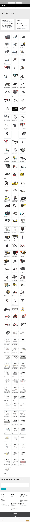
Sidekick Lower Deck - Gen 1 (6, 433)
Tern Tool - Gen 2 (21, 120)
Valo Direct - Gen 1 (6, 424)
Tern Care (12, 504)
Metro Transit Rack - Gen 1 (23, 112)
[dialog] (15, 519)
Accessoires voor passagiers (24, 495)
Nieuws (21, 504)
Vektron (2, 501)
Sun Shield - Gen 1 (6, 153)
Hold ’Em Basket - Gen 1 (22, 295)
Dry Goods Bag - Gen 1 (22, 280)
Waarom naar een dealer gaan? (5, 505)
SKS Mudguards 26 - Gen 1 (22, 137)
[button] (28, 5)
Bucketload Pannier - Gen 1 (22, 368)
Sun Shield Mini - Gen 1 (22, 55)
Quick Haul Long (3, 500)
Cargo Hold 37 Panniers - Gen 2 (7, 473)
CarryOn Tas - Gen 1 (14, 400)
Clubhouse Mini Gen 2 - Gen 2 (6, 63)
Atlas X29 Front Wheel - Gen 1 (6, 112)
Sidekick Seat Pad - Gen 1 (7, 216)
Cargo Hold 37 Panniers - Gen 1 (14, 344)
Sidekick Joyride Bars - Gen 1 (6, 352)
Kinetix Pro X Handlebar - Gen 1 (22, 87)
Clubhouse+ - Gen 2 (6, 368)
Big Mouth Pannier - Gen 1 (23, 416)
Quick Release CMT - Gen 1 (15, 71)
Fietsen (12, 494)
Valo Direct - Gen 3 (14, 112)
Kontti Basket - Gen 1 (14, 464)
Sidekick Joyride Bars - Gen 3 (22, 170)
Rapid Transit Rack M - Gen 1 (14, 129)
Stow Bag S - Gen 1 (22, 240)
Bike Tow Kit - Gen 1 (22, 256)
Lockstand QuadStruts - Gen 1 (14, 416)
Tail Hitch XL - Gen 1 (6, 295)
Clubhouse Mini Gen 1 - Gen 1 (14, 296)
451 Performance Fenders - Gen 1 (22, 328)
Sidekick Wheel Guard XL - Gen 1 (7, 241)
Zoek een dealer (3, 504)
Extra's (21, 501)
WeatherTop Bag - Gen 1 (22, 264)
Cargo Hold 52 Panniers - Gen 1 (14, 368)
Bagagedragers (22, 497)
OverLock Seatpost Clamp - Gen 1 (15, 87)
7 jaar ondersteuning (13, 505)
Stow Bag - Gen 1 (14, 376)
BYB (11, 495)
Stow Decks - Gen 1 (14, 232)
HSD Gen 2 (2, 497)
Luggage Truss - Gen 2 (14, 280)
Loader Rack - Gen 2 (22, 201)
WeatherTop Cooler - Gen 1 (22, 153)
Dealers (2, 503)
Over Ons (22, 503)
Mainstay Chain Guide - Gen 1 (6, 416)
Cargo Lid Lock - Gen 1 (14, 449)
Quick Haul (2, 499)
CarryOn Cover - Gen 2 (14, 201)
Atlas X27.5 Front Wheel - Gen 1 (15, 153)
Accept (28, 520)
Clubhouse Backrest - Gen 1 (22, 224)
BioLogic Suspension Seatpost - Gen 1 (22, 408)
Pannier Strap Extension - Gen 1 (7, 161)
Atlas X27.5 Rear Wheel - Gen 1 (14, 120)
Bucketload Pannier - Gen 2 (7, 464)
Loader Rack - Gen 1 (14, 408)
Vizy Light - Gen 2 (22, 464)
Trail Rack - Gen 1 (6, 264)
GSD (1, 495)
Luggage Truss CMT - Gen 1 (22, 79)
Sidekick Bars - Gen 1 (22, 424)
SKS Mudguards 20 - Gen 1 (7, 336)
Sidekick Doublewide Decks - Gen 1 (6, 441)
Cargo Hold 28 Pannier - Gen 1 (14, 272)
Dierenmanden (22, 496)
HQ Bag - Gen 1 (6, 280)
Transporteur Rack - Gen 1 (22, 216)
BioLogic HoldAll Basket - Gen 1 (15, 392)
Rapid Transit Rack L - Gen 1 (7, 137)
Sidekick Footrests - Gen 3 (7, 55)
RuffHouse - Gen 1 (14, 216)
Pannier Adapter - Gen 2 (14, 264)
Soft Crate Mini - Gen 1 (6, 272)
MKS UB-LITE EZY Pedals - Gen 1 (7, 120)
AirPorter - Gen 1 (6, 376)
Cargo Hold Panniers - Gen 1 (7, 408)
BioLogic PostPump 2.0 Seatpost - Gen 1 (6, 129)
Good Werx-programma (23, 505)
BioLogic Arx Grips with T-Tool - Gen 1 (15, 425)
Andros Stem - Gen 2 (22, 161)
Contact (12, 509)
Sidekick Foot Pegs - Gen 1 (7, 449)
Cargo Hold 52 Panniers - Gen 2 (7, 320)
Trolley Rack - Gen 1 (22, 376)
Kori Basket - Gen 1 (6, 400)
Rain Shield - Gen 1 (14, 161)
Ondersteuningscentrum (16, 503)
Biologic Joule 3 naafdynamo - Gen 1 (22, 397)
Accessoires (22, 494)
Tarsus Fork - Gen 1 (22, 449)
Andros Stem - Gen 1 (14, 352)
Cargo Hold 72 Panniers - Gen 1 (7, 256)
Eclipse (12, 496)
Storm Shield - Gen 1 (6, 201)
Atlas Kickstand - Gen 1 (14, 79)
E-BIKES (2, 494)
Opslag (21, 499)
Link (11, 497)
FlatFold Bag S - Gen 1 (22, 272)
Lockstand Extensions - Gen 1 (14, 241)
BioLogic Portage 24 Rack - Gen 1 (15, 384)
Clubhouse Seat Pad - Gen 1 (7, 232)
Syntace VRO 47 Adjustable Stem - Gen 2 (14, 145)
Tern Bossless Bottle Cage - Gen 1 (15, 304)
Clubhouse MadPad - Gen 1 (22, 384)
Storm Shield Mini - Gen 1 (7, 392)
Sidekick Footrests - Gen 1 (22, 340)
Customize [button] (2, 520)
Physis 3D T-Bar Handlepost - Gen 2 (22, 145)
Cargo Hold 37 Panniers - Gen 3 (7, 178)
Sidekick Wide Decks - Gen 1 (22, 352)
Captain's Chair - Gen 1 (6, 344)
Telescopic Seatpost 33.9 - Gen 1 (15, 433)
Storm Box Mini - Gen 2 (14, 55)
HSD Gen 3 (2, 496)
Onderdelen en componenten (24, 500)
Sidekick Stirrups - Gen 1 (14, 256)
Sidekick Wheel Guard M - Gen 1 (7, 87)
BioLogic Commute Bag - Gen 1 (22, 392)
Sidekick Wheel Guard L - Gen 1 (22, 433)
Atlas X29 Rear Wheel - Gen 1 (22, 104)
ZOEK (12, 23)
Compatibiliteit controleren (14, 508)
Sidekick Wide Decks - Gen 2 (22, 232)
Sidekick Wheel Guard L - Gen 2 (15, 96)
